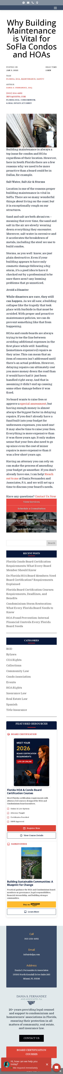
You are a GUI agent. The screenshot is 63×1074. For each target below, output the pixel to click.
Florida (10, 79)
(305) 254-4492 (14, 93)
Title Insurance (16, 709)
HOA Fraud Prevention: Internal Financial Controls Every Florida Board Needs (28, 622)
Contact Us (31, 1038)
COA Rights (14, 659)
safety (40, 79)
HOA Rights (14, 687)
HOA (18, 79)
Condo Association (18, 676)
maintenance (28, 79)
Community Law (17, 671)
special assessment (33, 403)
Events (11, 682)
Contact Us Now (45, 496)
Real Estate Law (17, 698)
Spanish (11, 704)
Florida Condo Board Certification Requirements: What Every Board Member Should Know (28, 566)
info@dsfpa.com (16, 97)
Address (32, 965)
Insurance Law (16, 693)
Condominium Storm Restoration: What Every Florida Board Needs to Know (29, 608)
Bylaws (11, 654)
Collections (13, 665)
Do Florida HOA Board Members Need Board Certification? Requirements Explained (31, 580)
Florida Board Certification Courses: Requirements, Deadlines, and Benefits (30, 594)
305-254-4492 (31, 939)
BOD (9, 648)
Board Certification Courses (31, 1052)
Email (31, 949)
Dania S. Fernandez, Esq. (19, 88)
